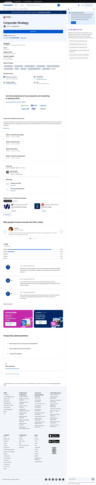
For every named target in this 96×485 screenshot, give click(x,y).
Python (5, 411)
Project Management (8, 409)
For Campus (6, 460)
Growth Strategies (19, 66)
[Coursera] (7, 5)
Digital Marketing (7, 403)
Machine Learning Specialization (38, 419)
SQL (4, 413)
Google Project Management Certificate (24, 410)
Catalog (5, 445)
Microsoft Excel (7, 407)
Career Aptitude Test (54, 394)
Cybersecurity (7, 399)
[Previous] (5, 231)
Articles (36, 451)
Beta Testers (22, 441)
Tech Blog (21, 447)
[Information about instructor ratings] (14, 167)
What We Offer (7, 439)
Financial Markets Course (40, 416)
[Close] (60, 12)
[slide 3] (34, 238)
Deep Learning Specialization (38, 410)
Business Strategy (23, 9)
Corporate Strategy (8, 69)
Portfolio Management (29, 66)
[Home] (4, 9)
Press (36, 437)
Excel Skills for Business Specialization (40, 413)
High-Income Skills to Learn (54, 411)
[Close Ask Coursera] (78, 5)
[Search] (58, 5)
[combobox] (40, 5)
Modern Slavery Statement (38, 458)
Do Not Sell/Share (38, 461)
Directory (37, 454)
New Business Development (53, 66)
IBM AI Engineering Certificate (23, 417)
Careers (5, 443)
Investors (37, 439)
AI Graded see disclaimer (41, 79)
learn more (17, 374)
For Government (7, 458)
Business (15, 9)
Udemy (5, 468)
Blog (20, 443)
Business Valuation (8, 66)
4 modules (6, 44)
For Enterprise (7, 456)
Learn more (23, 38)
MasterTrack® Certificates (9, 451)
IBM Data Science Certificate (22, 424)
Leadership (6, 441)
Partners (21, 439)
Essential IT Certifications (55, 408)
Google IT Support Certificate (23, 406)
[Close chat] (93, 9)
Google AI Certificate (23, 396)
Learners (21, 437)
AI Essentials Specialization (38, 397)
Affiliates (36, 456)
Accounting (6, 394)
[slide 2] (32, 238)
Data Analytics (7, 401)
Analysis (17, 69)
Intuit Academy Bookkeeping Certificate (24, 427)
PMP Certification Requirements (53, 418)
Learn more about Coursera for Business (16, 102)
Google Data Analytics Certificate (23, 403)
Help (36, 445)
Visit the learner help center (12, 368)
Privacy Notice (84, 19)
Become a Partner (7, 462)
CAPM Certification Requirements (54, 397)
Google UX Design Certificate (23, 413)
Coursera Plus (7, 447)
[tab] (7, 201)
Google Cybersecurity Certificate (24, 399)
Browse (9, 9)
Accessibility (37, 447)
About (5, 437)
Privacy (36, 443)
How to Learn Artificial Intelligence (54, 415)
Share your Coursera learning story (54, 425)
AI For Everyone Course (40, 403)
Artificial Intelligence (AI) (9, 396)
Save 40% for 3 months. (44, 12)
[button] (22, 5)
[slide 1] (30, 238)
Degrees (5, 454)
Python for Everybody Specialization (39, 426)
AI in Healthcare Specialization (38, 406)
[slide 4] (36, 238)
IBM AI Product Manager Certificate (24, 420)
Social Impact (6, 464)
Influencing (23, 69)
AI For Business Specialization (38, 400)
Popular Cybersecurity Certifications (55, 422)
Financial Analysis (46, 69)
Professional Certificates (9, 449)
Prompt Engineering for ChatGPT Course (40, 422)
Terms (36, 441)
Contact (36, 449)
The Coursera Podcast (24, 445)
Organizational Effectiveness (34, 69)
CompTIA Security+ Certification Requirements (54, 405)
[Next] (61, 231)
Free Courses (6, 466)
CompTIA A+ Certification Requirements (55, 401)
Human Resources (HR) (8, 405)
